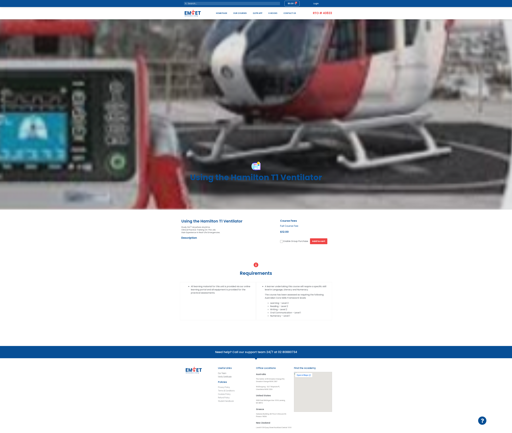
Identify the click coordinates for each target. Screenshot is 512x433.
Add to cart (318, 241)
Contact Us (289, 13)
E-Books (273, 13)
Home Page (221, 13)
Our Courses (240, 13)
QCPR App (257, 13)
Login (316, 3)
